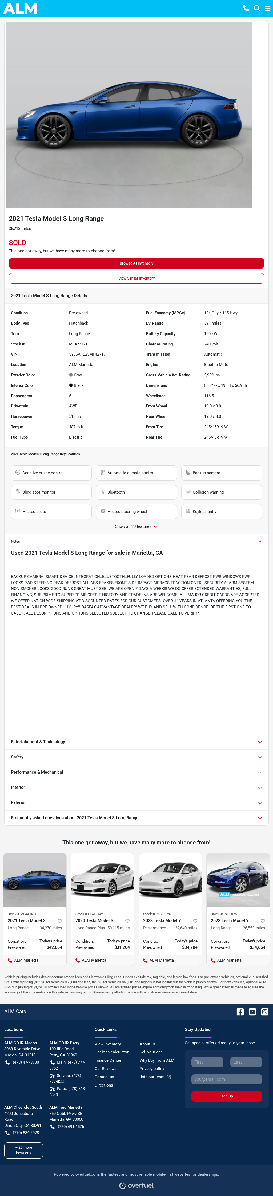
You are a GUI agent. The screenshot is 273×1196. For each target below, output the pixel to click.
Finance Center (108, 1060)
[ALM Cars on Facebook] (238, 1011)
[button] (246, 8)
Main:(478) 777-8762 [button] (67, 1065)
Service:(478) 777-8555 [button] (65, 1078)
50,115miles (118, 928)
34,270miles (51, 928)
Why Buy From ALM (157, 1060)
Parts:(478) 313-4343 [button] (67, 1091)
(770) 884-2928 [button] (26, 1132)
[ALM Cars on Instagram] (262, 1011)
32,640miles (186, 928)
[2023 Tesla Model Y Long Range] (238, 880)
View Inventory (108, 1044)
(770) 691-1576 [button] (71, 1126)
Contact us (104, 1077)
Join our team (152, 1077)
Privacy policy (152, 1068)
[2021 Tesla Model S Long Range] (34, 880)
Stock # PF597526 (157, 914)
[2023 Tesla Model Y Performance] (170, 880)
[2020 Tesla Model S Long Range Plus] (102, 880)
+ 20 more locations (23, 1150)
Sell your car (151, 1052)
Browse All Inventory (137, 263)
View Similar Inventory (136, 278)
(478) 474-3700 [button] (26, 1062)
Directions (104, 1085)
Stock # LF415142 (89, 914)
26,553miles (254, 928)
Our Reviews (106, 1068)
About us (148, 1044)
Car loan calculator (112, 1052)
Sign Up (226, 1096)
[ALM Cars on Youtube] (250, 1011)
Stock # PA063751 (225, 914)
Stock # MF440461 (22, 914)
